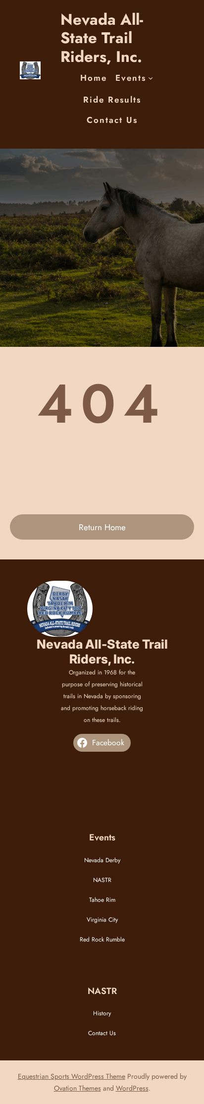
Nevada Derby (102, 860)
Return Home (102, 527)
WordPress (132, 1088)
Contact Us (102, 1033)
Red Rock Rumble (102, 939)
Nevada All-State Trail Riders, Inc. (101, 37)
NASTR (102, 880)
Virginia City (102, 919)
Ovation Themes (77, 1088)
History (102, 1013)
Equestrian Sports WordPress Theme (71, 1076)
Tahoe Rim (102, 899)
